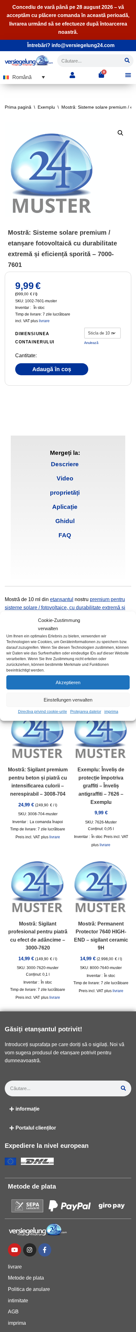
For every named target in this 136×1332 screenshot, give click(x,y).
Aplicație (64, 506)
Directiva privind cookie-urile (42, 711)
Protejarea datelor (85, 711)
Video (65, 478)
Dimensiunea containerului (35, 337)
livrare (44, 321)
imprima (111, 711)
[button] (24, 77)
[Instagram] (29, 1250)
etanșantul (61, 599)
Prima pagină (18, 107)
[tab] (65, 464)
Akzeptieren (68, 682)
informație (27, 1109)
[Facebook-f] (45, 1250)
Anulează (91, 343)
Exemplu (46, 107)
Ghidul (65, 521)
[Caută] (127, 60)
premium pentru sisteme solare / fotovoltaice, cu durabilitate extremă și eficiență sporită (65, 608)
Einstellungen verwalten (68, 699)
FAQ (65, 535)
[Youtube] (14, 1250)
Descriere (65, 464)
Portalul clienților (35, 1127)
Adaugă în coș (51, 369)
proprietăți (65, 492)
